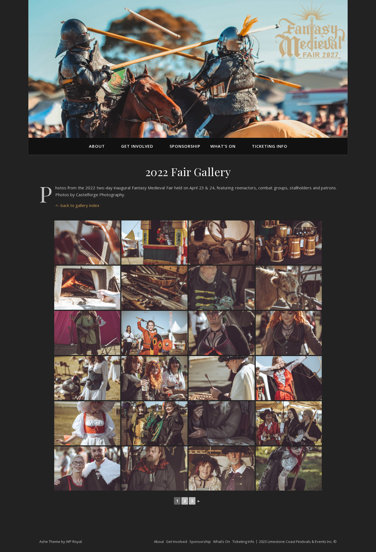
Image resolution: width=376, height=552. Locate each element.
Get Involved (137, 146)
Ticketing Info (269, 146)
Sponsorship (185, 146)
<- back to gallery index (77, 205)
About (97, 146)
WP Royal (74, 541)
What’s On (223, 146)
